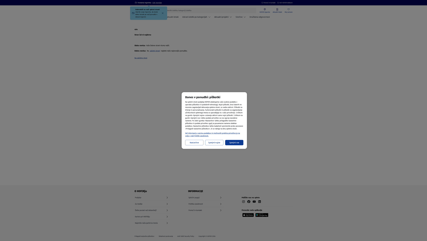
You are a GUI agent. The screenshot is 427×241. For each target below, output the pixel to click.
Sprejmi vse (234, 142)
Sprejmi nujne (214, 142)
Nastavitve (194, 142)
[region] (214, 120)
